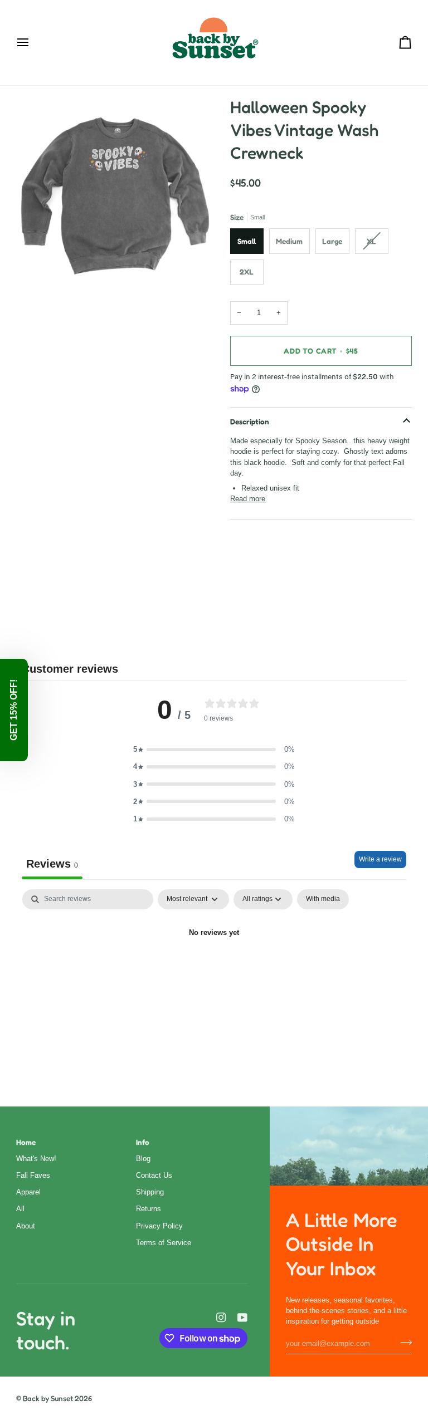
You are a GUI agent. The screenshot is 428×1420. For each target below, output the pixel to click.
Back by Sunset (48, 1398)
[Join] (402, 1342)
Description (249, 421)
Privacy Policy (159, 1226)
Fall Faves (33, 1175)
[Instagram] (221, 1318)
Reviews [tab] (52, 864)
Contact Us (154, 1175)
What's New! (36, 1158)
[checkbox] (323, 899)
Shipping (150, 1192)
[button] (214, 749)
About (25, 1226)
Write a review (380, 859)
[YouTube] (242, 1318)
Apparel (28, 1192)
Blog (143, 1158)
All (20, 1208)
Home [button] (26, 1142)
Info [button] (142, 1142)
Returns (148, 1208)
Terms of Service (163, 1242)
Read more (247, 498)
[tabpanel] (214, 971)
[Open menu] (33, 42)
